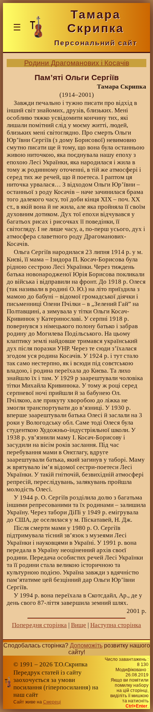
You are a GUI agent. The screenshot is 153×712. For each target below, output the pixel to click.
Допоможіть (86, 645)
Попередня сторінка (39, 625)
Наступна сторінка (115, 625)
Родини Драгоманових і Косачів (76, 63)
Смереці (52, 702)
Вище (78, 625)
